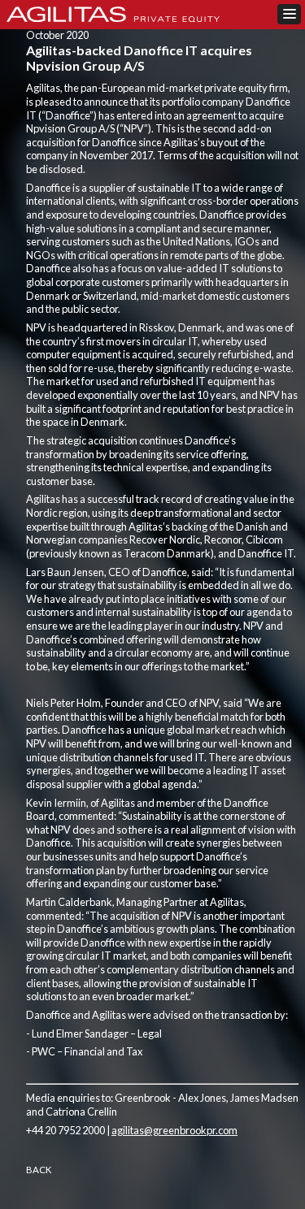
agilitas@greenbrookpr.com (174, 1130)
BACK (39, 1169)
